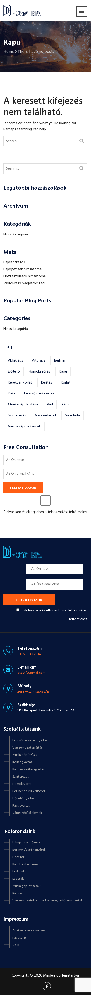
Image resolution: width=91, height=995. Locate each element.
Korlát (65, 383)
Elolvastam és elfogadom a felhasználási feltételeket (46, 512)
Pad (50, 405)
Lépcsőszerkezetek (39, 394)
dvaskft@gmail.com (31, 673)
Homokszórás (39, 372)
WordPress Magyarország (24, 283)
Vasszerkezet (45, 415)
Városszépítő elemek (24, 426)
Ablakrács (15, 361)
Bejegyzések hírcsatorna (23, 269)
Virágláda (72, 415)
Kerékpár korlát (20, 383)
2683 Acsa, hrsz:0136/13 (33, 692)
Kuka (11, 394)
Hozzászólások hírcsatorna (25, 276)
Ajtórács (38, 361)
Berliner (60, 361)
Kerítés (46, 383)
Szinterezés (17, 415)
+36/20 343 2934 (29, 654)
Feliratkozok (23, 488)
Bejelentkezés (14, 262)
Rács (65, 405)
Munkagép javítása (23, 405)
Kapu (63, 372)
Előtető (14, 372)
